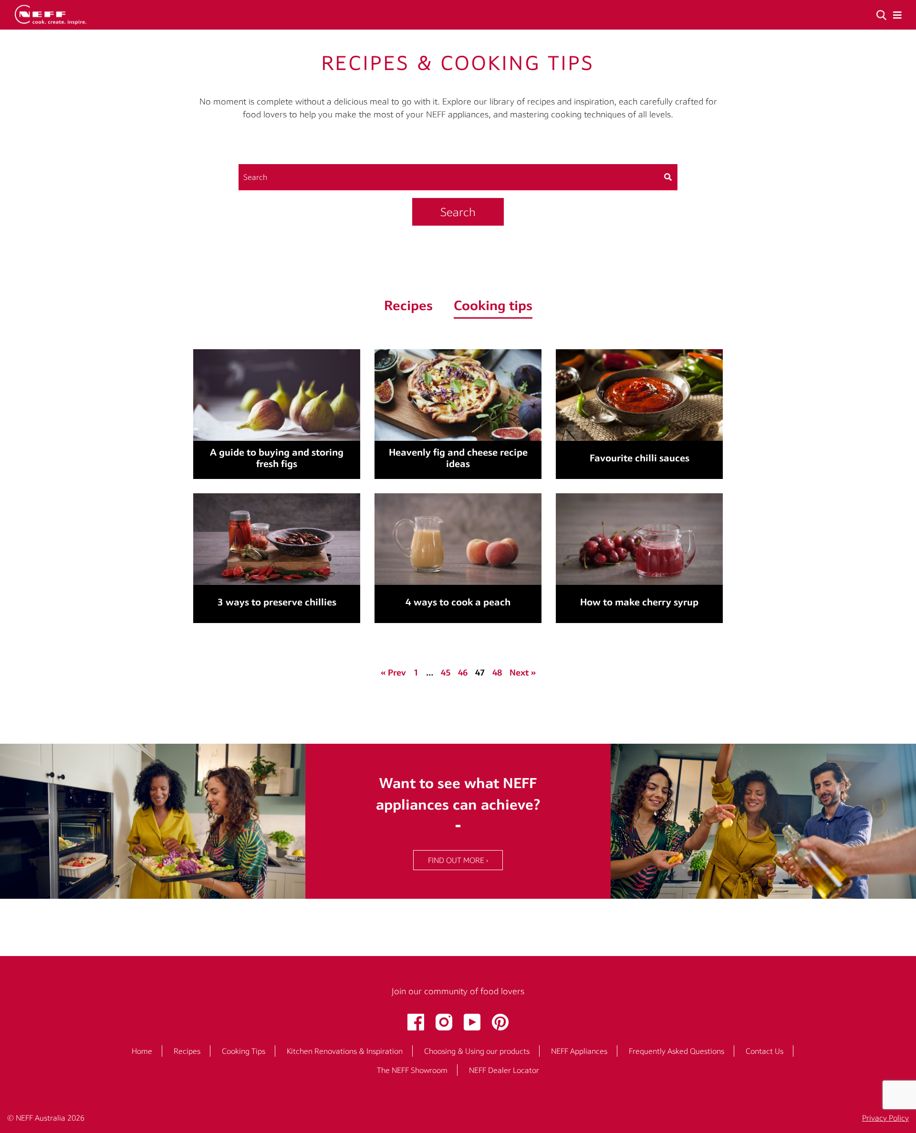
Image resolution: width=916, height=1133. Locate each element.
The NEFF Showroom (412, 1070)
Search (458, 212)
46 (463, 672)
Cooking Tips (243, 1051)
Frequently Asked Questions (676, 1051)
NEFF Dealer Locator (504, 1070)
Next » (523, 672)
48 (497, 672)
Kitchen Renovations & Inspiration (345, 1051)
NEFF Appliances (579, 1051)
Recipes (187, 1051)
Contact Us (764, 1051)
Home (142, 1051)
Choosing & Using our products (477, 1051)
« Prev (393, 672)
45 (445, 672)
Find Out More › (458, 860)
